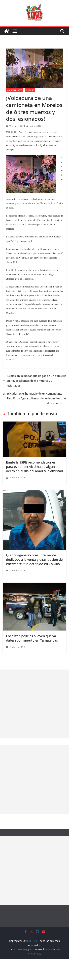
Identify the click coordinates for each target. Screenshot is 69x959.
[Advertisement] (34, 704)
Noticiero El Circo (37, 126)
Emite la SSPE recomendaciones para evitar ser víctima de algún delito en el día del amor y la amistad (34, 466)
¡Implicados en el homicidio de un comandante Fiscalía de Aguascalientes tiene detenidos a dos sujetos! (32, 398)
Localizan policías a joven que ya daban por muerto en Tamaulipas (32, 638)
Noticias (30, 90)
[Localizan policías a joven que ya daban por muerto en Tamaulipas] (34, 585)
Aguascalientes (14, 90)
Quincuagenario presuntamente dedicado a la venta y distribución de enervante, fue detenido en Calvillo (34, 559)
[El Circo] (7, 31)
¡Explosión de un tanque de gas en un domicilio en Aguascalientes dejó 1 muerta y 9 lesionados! (36, 380)
